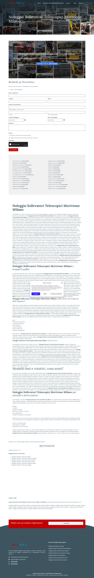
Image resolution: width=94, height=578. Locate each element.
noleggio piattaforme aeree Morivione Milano (19, 505)
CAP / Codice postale (52, 114)
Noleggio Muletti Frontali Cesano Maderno (59, 550)
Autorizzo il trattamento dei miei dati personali (20, 135)
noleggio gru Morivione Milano (25, 507)
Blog (75, 3)
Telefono (11, 98)
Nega (45, 293)
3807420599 (14, 561)
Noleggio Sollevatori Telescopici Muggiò (21, 465)
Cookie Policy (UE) (50, 573)
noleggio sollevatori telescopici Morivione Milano (43, 505)
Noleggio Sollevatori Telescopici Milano (21, 456)
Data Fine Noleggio (52, 117)
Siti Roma (66, 575)
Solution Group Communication (56, 575)
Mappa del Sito (58, 573)
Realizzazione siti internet (43, 575)
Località (10, 114)
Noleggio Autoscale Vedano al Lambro (58, 560)
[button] (62, 283)
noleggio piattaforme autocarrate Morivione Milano (40, 508)
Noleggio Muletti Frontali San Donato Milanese (60, 548)
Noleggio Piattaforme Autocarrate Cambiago (59, 553)
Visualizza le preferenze (56, 293)
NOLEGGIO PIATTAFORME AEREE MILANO (53, 3)
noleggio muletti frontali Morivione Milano (65, 505)
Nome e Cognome (13, 93)
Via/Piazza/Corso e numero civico (16, 109)
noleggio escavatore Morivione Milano (59, 507)
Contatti (80, 3)
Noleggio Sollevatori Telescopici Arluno (58, 557)
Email (49, 98)
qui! (37, 137)
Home (39, 3)
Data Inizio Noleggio (14, 117)
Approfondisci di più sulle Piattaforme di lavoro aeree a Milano (24, 502)
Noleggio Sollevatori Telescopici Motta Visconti (23, 461)
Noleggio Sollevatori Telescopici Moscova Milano (24, 460)
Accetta (36, 293)
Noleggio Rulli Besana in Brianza (56, 546)
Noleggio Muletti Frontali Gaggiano (57, 555)
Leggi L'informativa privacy (39, 573)
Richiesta (11, 123)
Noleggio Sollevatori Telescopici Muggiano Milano (24, 463)
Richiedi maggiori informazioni (18, 559)
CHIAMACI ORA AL (47, 63)
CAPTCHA (11, 140)
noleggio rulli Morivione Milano (19, 508)
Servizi (68, 3)
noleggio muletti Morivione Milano (41, 507)
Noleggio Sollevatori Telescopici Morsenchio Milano (24, 458)
